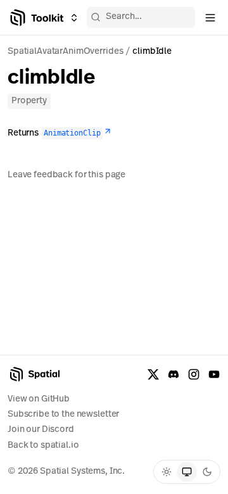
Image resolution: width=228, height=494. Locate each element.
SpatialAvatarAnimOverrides (65, 51)
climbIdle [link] (152, 51)
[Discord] (173, 374)
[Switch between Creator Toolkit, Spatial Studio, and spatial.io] (74, 18)
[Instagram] (193, 374)
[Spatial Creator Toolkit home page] (36, 18)
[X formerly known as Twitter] (153, 374)
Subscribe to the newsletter (63, 414)
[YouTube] (214, 374)
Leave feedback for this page (66, 175)
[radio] (166, 472)
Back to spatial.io (43, 445)
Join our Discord (41, 429)
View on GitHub (39, 399)
